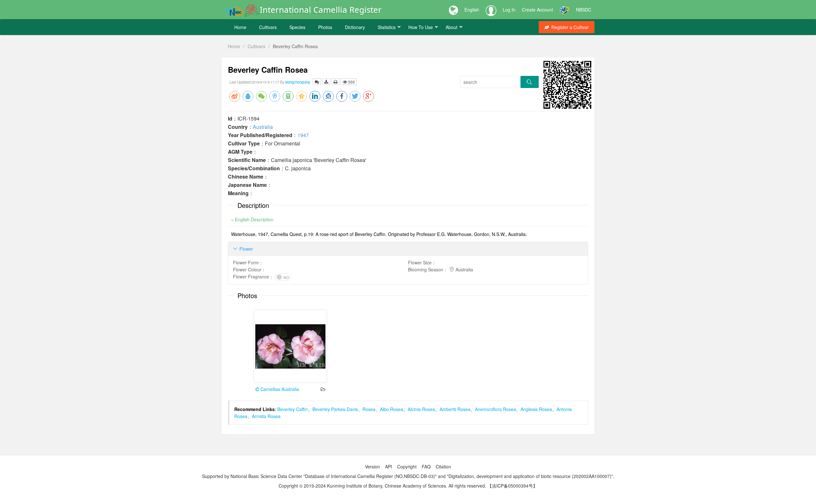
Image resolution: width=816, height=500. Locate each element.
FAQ (426, 466)
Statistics (387, 27)
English (471, 9)
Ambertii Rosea (455, 409)
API (388, 466)
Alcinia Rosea (421, 409)
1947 (303, 135)
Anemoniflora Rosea (495, 409)
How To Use (420, 27)
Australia (263, 126)
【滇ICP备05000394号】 (512, 485)
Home (240, 27)
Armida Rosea (266, 416)
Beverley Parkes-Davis (335, 409)
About (451, 27)
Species (297, 27)
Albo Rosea (391, 409)
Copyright (407, 466)
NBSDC (583, 9)
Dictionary (355, 27)
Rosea (368, 409)
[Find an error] (317, 81)
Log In (509, 9)
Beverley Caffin (292, 409)
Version (372, 466)
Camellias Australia (279, 389)
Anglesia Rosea (536, 409)
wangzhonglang (297, 82)
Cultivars (268, 27)
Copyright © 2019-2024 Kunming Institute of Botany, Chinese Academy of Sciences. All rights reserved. (382, 485)
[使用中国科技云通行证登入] (564, 9)
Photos (325, 27)
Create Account (537, 9)
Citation (443, 466)
